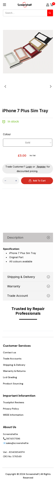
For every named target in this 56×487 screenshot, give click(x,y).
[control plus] (16, 180)
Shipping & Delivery (14, 364)
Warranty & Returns (14, 371)
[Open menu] (4, 4)
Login (29, 166)
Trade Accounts (12, 358)
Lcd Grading (10, 377)
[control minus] (5, 180)
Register (41, 166)
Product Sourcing (13, 383)
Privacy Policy (11, 408)
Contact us (9, 352)
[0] (51, 4)
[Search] (50, 13)
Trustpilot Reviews (13, 402)
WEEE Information (13, 414)
